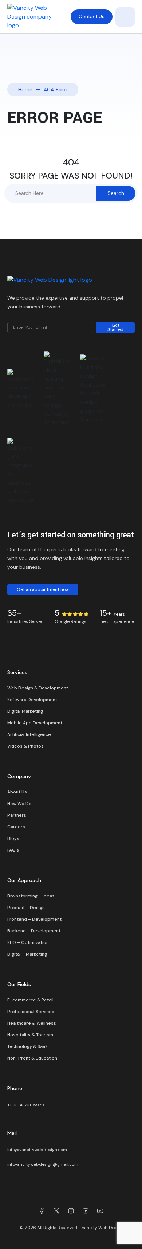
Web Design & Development (37, 688)
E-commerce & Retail (30, 1000)
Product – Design (26, 907)
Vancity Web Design (102, 1227)
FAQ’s (13, 850)
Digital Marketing (25, 711)
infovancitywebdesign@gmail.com (42, 1164)
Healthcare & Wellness (31, 1023)
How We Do (19, 803)
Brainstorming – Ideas (31, 896)
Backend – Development (33, 931)
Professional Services (30, 1011)
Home (25, 89)
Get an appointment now (43, 589)
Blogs (13, 838)
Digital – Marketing (27, 954)
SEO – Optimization (28, 942)
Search (115, 193)
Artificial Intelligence (29, 734)
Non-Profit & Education (32, 1058)
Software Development (32, 699)
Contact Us (91, 16)
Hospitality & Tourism (30, 1035)
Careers (16, 827)
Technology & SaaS (27, 1046)
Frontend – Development (34, 919)
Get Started (115, 327)
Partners (16, 815)
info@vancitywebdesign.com (37, 1150)
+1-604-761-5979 (25, 1105)
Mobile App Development (34, 723)
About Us (17, 792)
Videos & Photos (25, 746)
